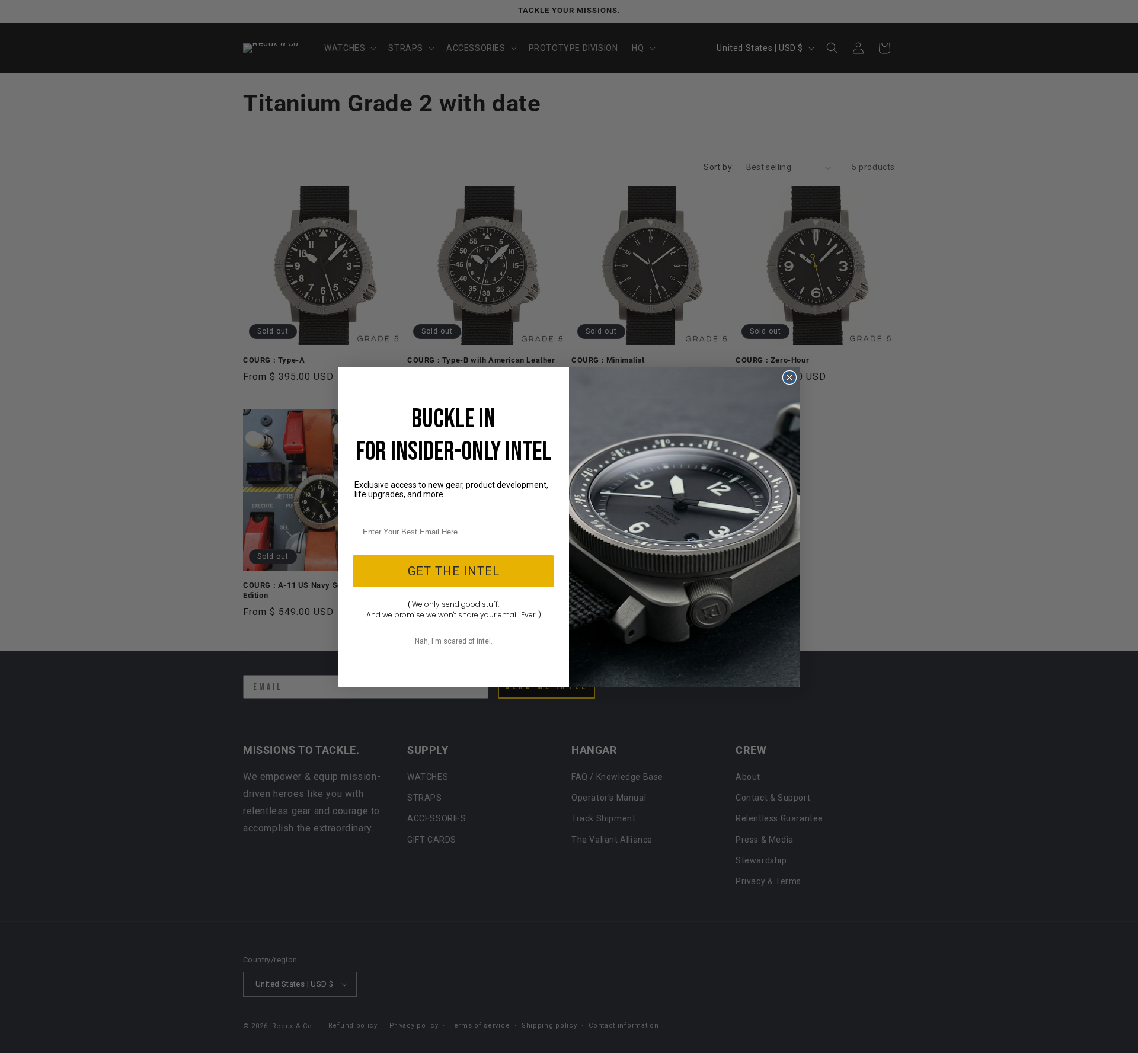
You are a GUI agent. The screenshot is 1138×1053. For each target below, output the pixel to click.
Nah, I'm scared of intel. (454, 641)
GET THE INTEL (454, 571)
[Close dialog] (789, 377)
